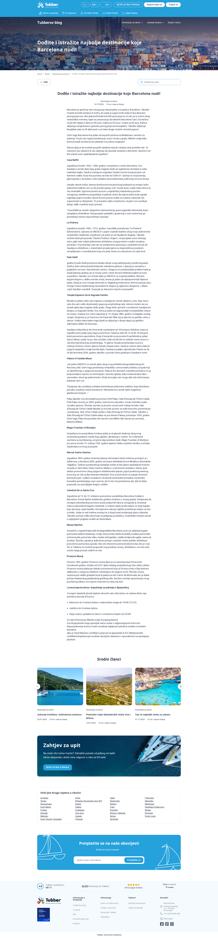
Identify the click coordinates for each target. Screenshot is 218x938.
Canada (78, 816)
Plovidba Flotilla (91, 13)
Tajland (78, 807)
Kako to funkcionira (109, 903)
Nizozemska (46, 804)
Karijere (76, 923)
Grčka (77, 798)
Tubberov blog (49, 22)
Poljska (43, 810)
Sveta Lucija (150, 816)
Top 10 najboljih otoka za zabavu (152, 714)
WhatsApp (168, 919)
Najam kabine (132, 13)
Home (39, 74)
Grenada (44, 813)
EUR (94, 4)
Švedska (114, 810)
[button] (37, 686)
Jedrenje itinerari (154, 22)
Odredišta (105, 917)
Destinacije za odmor (131, 22)
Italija (112, 798)
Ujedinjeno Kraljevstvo (154, 807)
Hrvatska (44, 798)
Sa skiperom (70, 13)
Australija (114, 819)
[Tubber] (48, 5)
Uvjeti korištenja (135, 908)
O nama (76, 910)
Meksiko (44, 816)
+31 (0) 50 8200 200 (172, 914)
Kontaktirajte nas (81, 919)
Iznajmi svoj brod (108, 908)
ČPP (74, 914)
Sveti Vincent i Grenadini (51, 819)
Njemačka (149, 801)
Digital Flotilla (112, 13)
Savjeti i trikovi (174, 22)
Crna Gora (79, 813)
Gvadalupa (79, 810)
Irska (112, 807)
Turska (43, 801)
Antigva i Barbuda (117, 813)
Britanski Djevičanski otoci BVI (88, 801)
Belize (113, 816)
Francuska (149, 798)
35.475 (85, 886)
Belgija (148, 810)
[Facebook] (162, 924)
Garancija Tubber (108, 912)
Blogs (47, 74)
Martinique (149, 804)
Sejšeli (78, 804)
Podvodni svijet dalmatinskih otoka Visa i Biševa (108, 716)
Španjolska (115, 801)
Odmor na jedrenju (50, 13)
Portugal (79, 819)
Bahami (113, 804)
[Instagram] (172, 924)
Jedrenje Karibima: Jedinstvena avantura (59, 714)
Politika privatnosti (136, 903)
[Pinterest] (167, 924)
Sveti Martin (45, 807)
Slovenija (149, 813)
